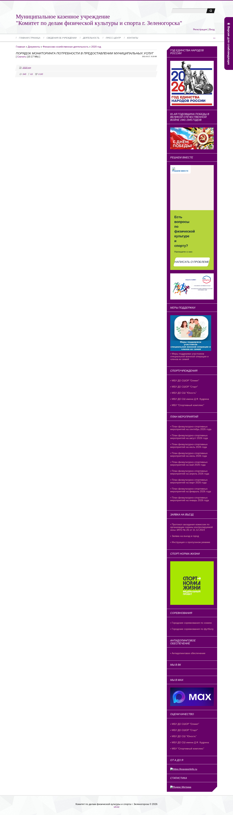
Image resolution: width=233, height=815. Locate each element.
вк (214, 38)
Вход (212, 29)
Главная (20, 46)
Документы (34, 46)
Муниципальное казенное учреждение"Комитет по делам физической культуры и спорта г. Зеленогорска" (99, 19)
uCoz (116, 806)
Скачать (21, 56)
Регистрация (200, 29)
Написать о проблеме (191, 262)
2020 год (96, 46)
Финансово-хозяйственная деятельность (66, 46)
